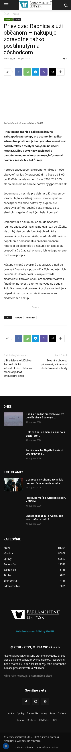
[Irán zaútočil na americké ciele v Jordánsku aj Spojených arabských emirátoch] (13, 419)
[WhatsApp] (27, 72)
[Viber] (44, 72)
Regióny (8, 19)
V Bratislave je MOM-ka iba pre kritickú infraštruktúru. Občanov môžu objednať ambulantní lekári (18, 368)
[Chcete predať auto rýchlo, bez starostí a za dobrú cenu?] (13, 521)
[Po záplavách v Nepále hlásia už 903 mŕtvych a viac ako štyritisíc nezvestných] (13, 455)
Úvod (6, 13)
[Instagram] (35, 701)
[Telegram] (35, 72)
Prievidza (30, 317)
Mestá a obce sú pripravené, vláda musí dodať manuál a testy (54, 364)
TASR (12, 58)
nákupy (18, 317)
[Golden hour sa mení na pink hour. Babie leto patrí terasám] (13, 437)
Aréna (16, 13)
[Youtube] (45, 701)
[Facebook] (18, 72)
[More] (61, 72)
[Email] (52, 72)
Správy (17, 19)
